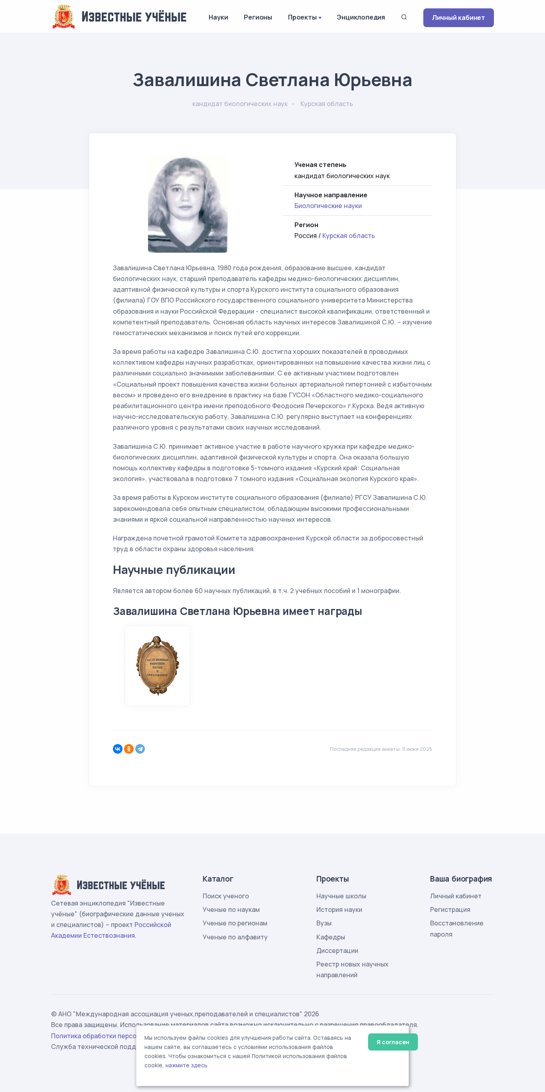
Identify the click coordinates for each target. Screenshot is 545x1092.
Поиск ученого (226, 896)
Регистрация (450, 909)
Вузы (324, 923)
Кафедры (330, 937)
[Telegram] (140, 749)
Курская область (348, 235)
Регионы (258, 17)
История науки (339, 909)
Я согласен (393, 1042)
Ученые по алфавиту (235, 937)
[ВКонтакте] (117, 749)
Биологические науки (328, 205)
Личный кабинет (458, 17)
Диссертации (337, 950)
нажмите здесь (186, 1065)
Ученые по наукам (231, 909)
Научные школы (341, 896)
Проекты (302, 17)
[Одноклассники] (129, 749)
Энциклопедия (361, 17)
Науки (218, 17)
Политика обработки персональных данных (120, 1035)
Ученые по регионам (235, 923)
